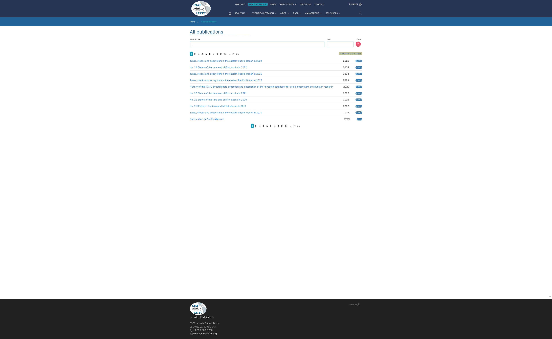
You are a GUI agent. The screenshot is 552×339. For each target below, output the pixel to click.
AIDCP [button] (283, 13)
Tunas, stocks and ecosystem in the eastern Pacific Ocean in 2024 (226, 60)
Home (192, 21)
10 (225, 53)
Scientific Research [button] (263, 13)
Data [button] (295, 13)
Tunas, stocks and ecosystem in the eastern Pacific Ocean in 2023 (226, 73)
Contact (319, 4)
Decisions (305, 4)
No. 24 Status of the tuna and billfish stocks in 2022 (218, 67)
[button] (360, 13)
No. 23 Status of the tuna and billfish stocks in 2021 (218, 93)
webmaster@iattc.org (205, 333)
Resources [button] (332, 13)
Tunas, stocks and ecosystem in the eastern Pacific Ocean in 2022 (226, 80)
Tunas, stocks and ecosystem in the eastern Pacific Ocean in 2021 (226, 112)
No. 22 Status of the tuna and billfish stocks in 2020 (218, 99)
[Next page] (233, 53)
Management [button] (312, 13)
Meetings (240, 4)
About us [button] (240, 13)
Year (329, 39)
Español (353, 4)
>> (237, 53)
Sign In (353, 304)
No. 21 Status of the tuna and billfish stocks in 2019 (218, 106)
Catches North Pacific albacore (207, 119)
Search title (195, 39)
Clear (358, 39)
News (273, 4)
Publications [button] (256, 4)
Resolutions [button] (287, 4)
